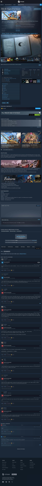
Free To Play (14, 78)
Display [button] (33, 246)
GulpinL (5, 342)
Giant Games (8, 79)
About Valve (14, 462)
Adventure (25, 33)
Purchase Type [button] (10, 246)
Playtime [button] (28, 246)
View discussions (4, 97)
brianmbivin (6, 375)
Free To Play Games (8, 7)
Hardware (13, 465)
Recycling (13, 467)
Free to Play (7, 33)
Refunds (21, 469)
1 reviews (5, 343)
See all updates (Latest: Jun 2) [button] (7, 149)
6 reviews (5, 307)
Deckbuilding (15, 33)
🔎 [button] (39, 161)
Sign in (2, 64)
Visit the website (4, 83)
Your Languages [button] (6, 251)
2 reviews (5, 290)
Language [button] (16, 246)
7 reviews (9, 325)
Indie (18, 33)
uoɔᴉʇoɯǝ (5, 324)
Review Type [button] (3, 246)
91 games (5, 325)
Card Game (3, 33)
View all (39, 219)
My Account (32, 467)
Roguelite (28, 33)
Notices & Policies (23, 465)
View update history (5, 94)
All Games (2, 7)
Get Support (32, 465)
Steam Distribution (5, 467)
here (19, 222)
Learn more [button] (38, 108)
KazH (4, 306)
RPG (35, 33)
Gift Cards (3, 469)
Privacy (21, 462)
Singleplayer (32, 33)
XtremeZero (6, 258)
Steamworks (4, 465)
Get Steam (31, 462)
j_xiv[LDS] (5, 289)
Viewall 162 (38, 81)
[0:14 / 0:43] (21, 45)
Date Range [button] (23, 246)
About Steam (4, 462)
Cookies (21, 467)
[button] (2, 4)
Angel (5, 359)
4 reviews (5, 360)
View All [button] (39, 131)
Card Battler (21, 33)
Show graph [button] (38, 248)
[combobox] (29, 5)
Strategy (11, 33)
